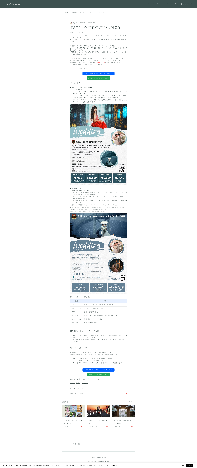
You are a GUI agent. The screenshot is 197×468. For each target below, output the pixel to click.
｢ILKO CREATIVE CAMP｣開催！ (98, 422)
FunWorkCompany (13, 4)
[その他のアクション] (126, 23)
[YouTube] (183, 4)
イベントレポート (92, 12)
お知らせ (82, 12)
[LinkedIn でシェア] (78, 388)
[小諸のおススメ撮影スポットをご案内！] (123, 411)
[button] (191, 4)
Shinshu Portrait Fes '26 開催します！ (73, 422)
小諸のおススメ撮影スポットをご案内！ (123, 422)
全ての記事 (65, 12)
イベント (101, 12)
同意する (190, 465)
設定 (183, 465)
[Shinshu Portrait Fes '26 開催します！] (73, 411)
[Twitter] (188, 4)
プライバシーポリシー (93, 461)
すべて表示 (132, 401)
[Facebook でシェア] (70, 388)
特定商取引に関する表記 (103, 461)
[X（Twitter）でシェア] (74, 388)
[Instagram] (181, 4)
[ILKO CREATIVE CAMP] (98, 411)
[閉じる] (195, 465)
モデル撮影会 (74, 12)
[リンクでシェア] (82, 388)
